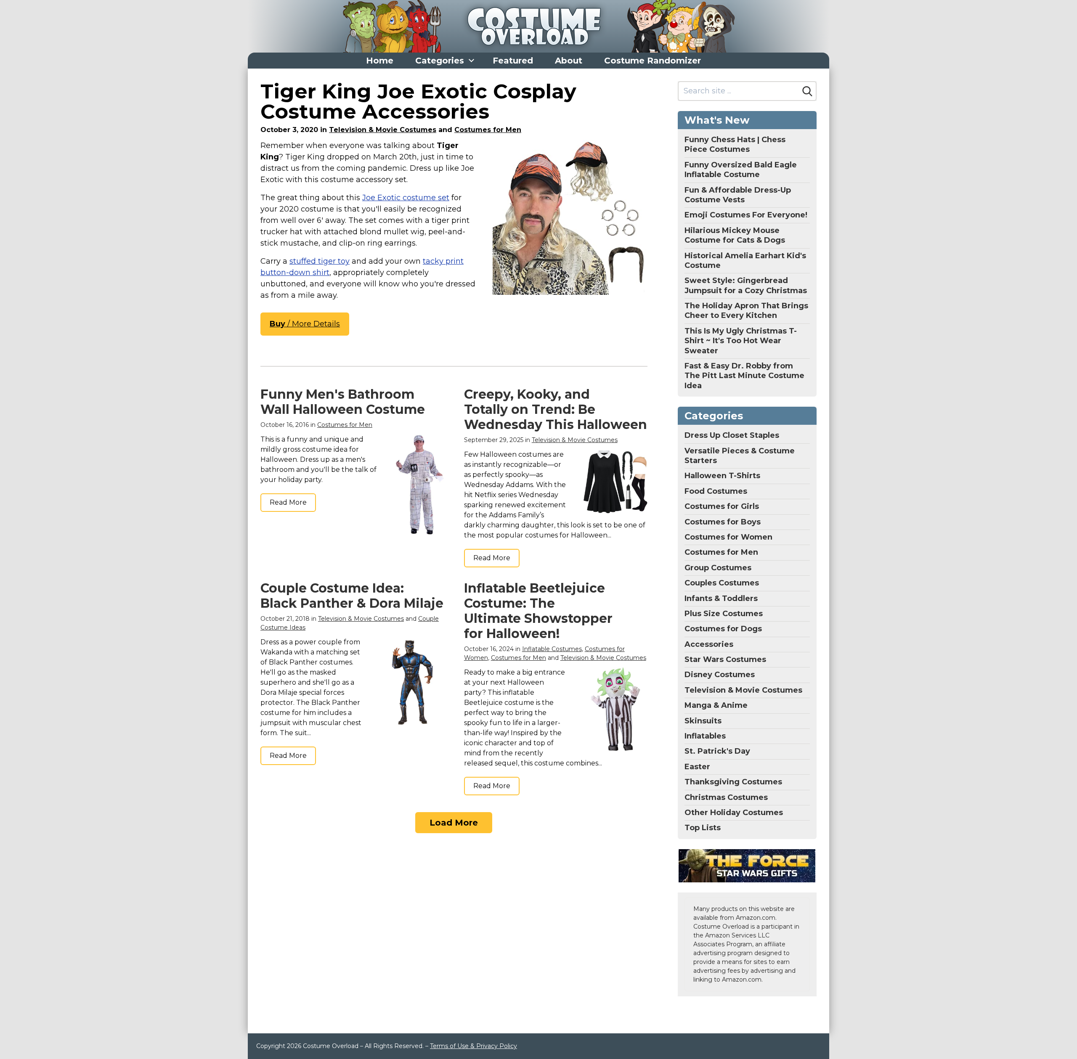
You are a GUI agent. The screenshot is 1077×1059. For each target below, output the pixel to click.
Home (379, 61)
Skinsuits (703, 720)
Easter (697, 766)
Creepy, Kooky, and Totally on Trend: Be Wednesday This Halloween (555, 409)
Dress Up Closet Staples (731, 435)
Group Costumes (717, 567)
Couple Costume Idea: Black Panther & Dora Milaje (351, 595)
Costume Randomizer (652, 61)
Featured (513, 61)
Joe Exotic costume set (405, 197)
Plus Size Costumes (723, 613)
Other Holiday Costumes (733, 812)
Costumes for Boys (722, 522)
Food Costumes (715, 491)
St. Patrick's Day (717, 751)
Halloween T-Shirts (722, 475)
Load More (454, 823)
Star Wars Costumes (725, 659)
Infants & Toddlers (721, 598)
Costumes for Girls (721, 506)
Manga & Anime (716, 705)
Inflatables (705, 736)
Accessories (708, 644)
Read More (288, 502)
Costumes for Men (487, 130)
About (568, 61)
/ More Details (305, 323)
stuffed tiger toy (319, 261)
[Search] (807, 91)
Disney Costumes (719, 674)
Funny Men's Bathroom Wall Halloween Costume (342, 402)
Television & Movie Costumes (382, 130)
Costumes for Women (728, 537)
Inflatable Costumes (552, 649)
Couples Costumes (721, 583)
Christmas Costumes (726, 797)
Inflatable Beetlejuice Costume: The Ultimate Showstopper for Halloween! (538, 610)
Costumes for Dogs (723, 628)
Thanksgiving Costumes (733, 781)
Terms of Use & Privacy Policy (473, 1046)
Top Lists (702, 827)
